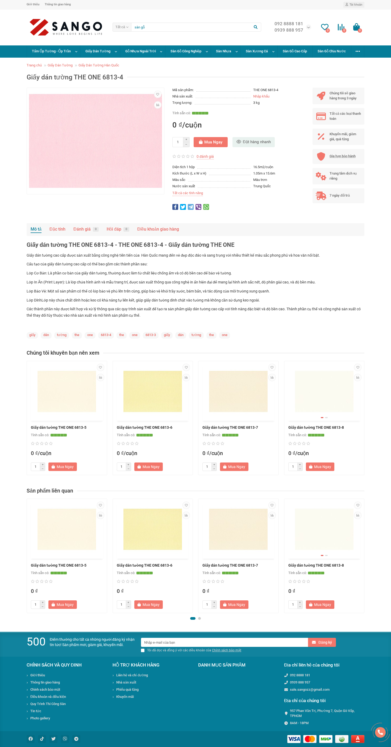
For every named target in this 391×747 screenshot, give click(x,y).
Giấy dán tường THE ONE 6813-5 (58, 427)
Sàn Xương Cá (257, 51)
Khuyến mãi (125, 697)
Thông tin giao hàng (58, 4)
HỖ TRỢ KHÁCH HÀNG (136, 665)
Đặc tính (57, 229)
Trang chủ (34, 65)
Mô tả (36, 229)
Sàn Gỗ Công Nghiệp (185, 51)
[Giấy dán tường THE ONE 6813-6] (153, 391)
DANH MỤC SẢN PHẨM (222, 665)
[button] (193, 618)
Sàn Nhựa (223, 51)
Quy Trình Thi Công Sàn (48, 704)
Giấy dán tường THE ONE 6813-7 (230, 427)
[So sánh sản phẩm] (157, 105)
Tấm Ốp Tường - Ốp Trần (51, 51)
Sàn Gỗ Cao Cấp (295, 51)
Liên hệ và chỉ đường (132, 675)
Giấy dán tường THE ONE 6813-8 (316, 427)
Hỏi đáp (117, 229)
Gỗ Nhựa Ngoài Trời (140, 51)
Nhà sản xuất (126, 682)
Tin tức (35, 711)
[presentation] (27, 555)
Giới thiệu (33, 4)
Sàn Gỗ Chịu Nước (332, 51)
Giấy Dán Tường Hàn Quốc (98, 65)
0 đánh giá (205, 156)
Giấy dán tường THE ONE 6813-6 (144, 427)
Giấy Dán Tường (97, 51)
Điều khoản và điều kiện (48, 697)
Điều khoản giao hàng (158, 229)
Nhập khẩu (261, 96)
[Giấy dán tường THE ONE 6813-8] (324, 391)
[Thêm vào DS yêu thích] (157, 94)
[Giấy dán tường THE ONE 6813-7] (238, 391)
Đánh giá (85, 229)
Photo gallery (40, 718)
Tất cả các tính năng (187, 193)
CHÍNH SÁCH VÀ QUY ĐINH (54, 665)
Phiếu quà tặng (127, 689)
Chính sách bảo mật (45, 689)
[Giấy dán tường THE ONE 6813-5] (67, 391)
